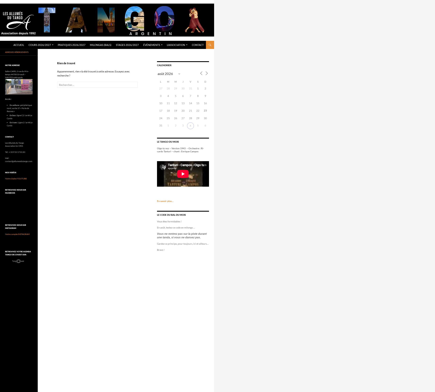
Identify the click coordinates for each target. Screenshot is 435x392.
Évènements (151, 44)
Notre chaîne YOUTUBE (16, 178)
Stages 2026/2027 (127, 44)
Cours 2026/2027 (40, 44)
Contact (198, 44)
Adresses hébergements (17, 52)
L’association (176, 44)
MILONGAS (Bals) (100, 44)
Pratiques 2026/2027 (71, 44)
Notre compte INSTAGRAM (17, 234)
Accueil (18, 44)
